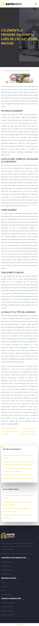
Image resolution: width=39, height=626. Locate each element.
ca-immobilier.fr (32, 206)
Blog (4, 70)
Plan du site (19, 625)
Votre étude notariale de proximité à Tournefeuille (18, 478)
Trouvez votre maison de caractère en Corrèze (17, 475)
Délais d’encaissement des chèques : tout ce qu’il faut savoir (10, 431)
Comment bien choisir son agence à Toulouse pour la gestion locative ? (28, 431)
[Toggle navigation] (36, 3)
